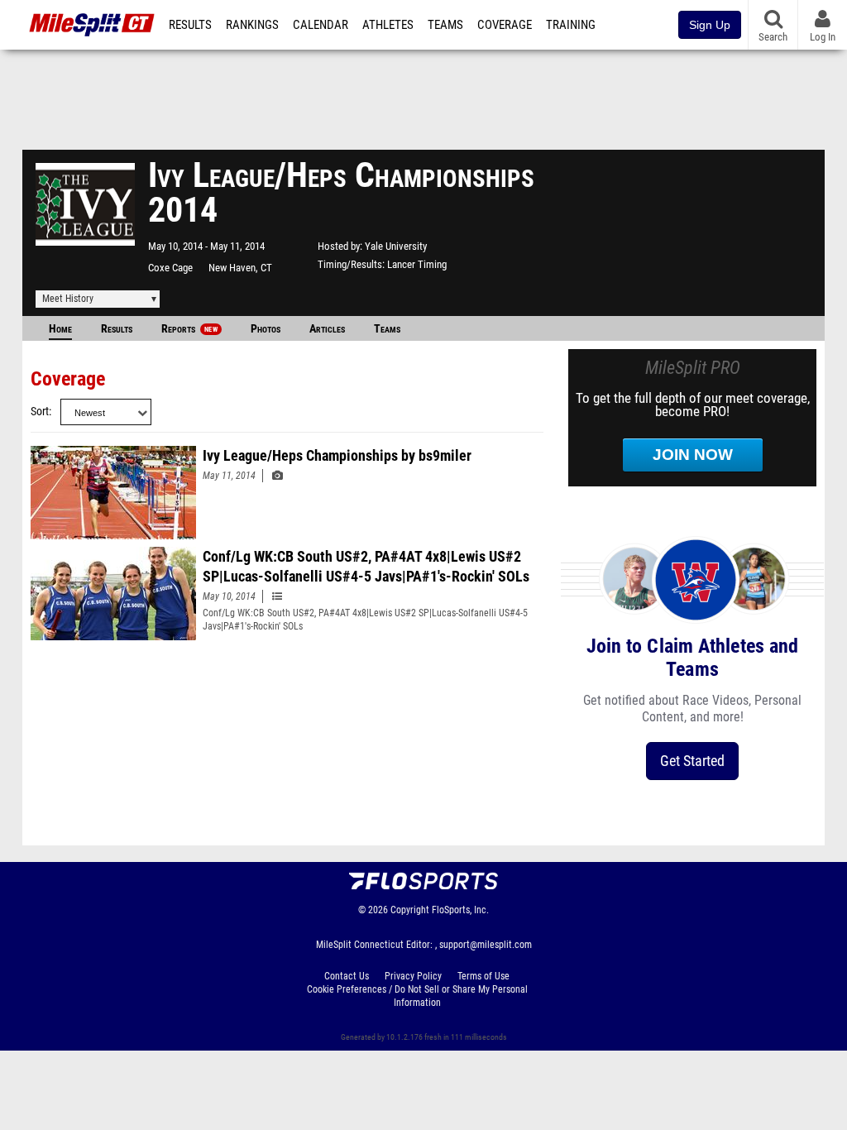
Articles (327, 329)
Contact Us (346, 976)
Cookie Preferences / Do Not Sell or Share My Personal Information (417, 996)
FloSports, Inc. (460, 910)
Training (571, 24)
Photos (265, 329)
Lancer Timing (417, 264)
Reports (189, 329)
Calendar (320, 24)
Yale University (396, 246)
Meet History (67, 298)
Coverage (504, 24)
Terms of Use (483, 976)
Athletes (388, 24)
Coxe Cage (170, 267)
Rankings (252, 24)
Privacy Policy (413, 976)
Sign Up (709, 24)
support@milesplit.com (485, 944)
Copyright (409, 910)
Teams (445, 24)
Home (60, 329)
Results (190, 24)
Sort (40, 412)
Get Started (692, 760)
